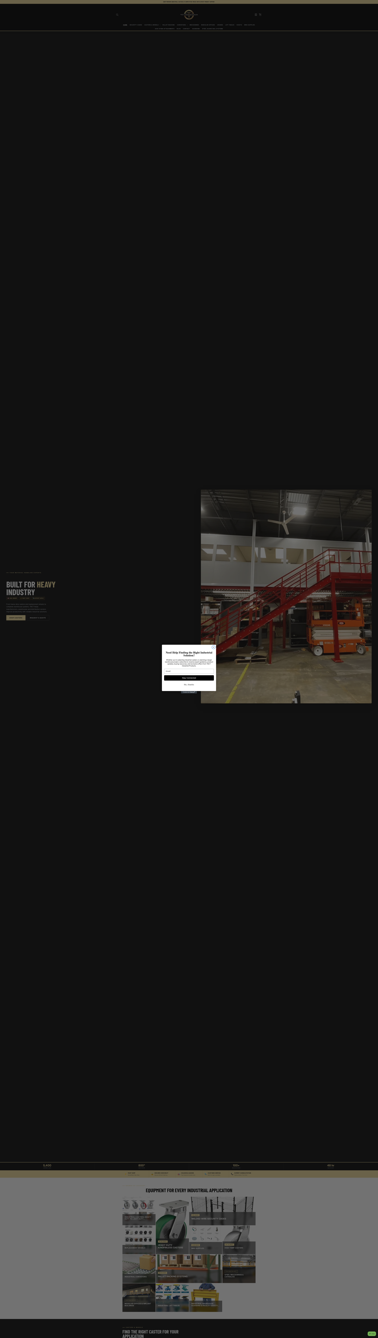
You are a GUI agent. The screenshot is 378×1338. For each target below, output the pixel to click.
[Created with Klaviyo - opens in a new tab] (189, 692)
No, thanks (189, 684)
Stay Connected (189, 678)
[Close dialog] (213, 647)
